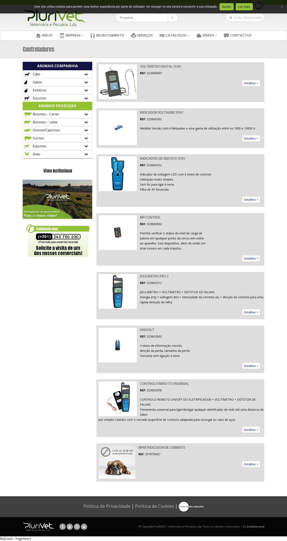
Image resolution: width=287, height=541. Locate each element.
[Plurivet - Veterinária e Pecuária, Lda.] (54, 17)
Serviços (144, 35)
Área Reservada (247, 17)
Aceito (226, 6)
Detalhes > (251, 83)
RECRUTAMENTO (109, 35)
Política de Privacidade (106, 506)
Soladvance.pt (255, 526)
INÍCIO (47, 35)
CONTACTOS (240, 35)
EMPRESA (72, 35)
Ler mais (244, 6)
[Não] (282, 7)
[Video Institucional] (57, 199)
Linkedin (84, 527)
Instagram (77, 527)
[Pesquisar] (173, 17)
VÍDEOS (207, 35)
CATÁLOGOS (176, 35)
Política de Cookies (154, 506)
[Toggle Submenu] (57, 74)
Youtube (70, 527)
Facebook (62, 527)
